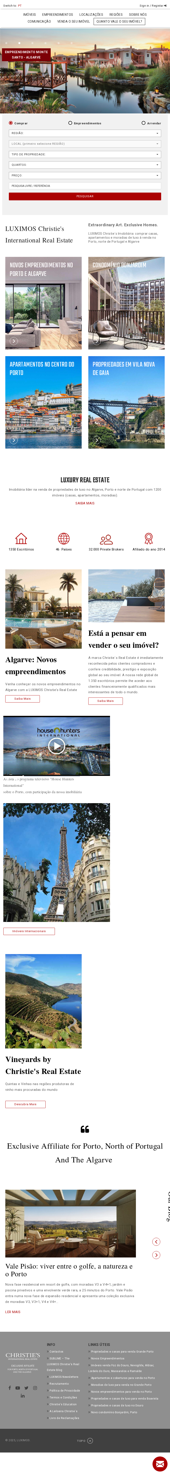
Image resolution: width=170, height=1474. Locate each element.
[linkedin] (23, 1395)
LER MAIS (12, 1312)
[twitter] (26, 1388)
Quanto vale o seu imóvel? (119, 21)
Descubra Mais (25, 1104)
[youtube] (17, 1388)
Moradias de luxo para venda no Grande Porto (121, 1384)
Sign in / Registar (152, 5)
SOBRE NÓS (138, 14)
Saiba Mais (22, 698)
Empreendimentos (87, 123)
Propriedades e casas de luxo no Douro (117, 1405)
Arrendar (154, 123)
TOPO (81, 1441)
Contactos (57, 1351)
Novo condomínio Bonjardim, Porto (114, 1412)
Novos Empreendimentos (107, 1358)
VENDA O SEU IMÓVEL (73, 21)
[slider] (51, 776)
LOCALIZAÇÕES (91, 14)
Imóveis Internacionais (29, 931)
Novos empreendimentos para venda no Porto (121, 1391)
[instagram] (35, 1388)
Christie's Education (63, 1404)
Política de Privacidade (65, 1390)
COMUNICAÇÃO (39, 21)
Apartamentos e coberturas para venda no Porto (123, 1378)
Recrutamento (59, 1383)
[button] (156, 1242)
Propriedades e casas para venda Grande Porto (122, 1351)
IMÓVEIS (29, 14)
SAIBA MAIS (85, 503)
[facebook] (9, 1388)
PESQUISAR (85, 196)
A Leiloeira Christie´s (63, 1411)
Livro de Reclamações (64, 1418)
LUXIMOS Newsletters (64, 1376)
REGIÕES (116, 14)
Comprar (21, 123)
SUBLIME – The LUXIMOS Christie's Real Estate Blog (63, 1364)
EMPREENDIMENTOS (57, 14)
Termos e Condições (63, 1397)
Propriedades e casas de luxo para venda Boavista (124, 1398)
